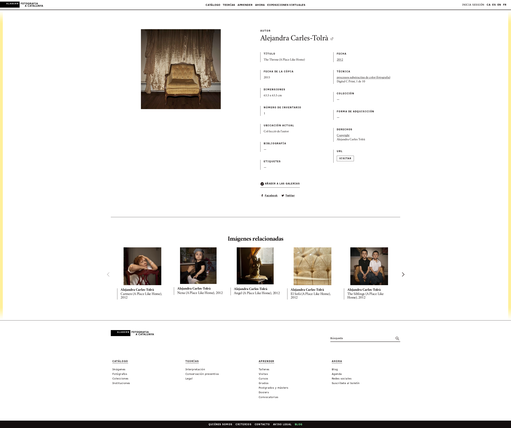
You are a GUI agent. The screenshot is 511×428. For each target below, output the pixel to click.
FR (505, 4)
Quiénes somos (221, 424)
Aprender (245, 4)
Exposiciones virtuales (286, 4)
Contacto (262, 424)
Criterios (244, 424)
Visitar (345, 158)
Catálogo (213, 4)
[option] (142, 274)
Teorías (229, 4)
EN (499, 4)
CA (488, 4)
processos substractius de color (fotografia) (363, 77)
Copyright (343, 135)
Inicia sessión (473, 4)
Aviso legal (282, 424)
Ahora (260, 4)
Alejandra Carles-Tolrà (294, 38)
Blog (298, 424)
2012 (340, 60)
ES (494, 4)
